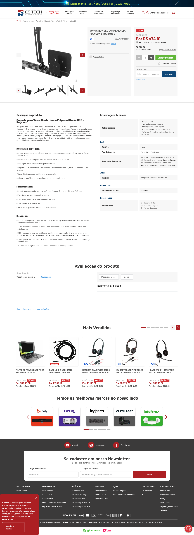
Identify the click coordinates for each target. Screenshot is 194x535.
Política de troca (78, 498)
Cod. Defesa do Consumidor (124, 495)
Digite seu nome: (38, 468)
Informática (164, 502)
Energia (163, 498)
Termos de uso (78, 491)
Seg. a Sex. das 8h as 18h (52, 506)
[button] (167, 49)
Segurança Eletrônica (115, 12)
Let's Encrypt (147, 491)
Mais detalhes (98, 57)
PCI (143, 495)
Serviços (163, 510)
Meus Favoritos (101, 498)
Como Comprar (119, 491)
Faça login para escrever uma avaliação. (32, 309)
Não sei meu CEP (141, 79)
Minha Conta (100, 495)
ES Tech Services (130, 12)
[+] (151, 57)
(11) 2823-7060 (47, 495)
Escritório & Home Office (98, 12)
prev (18, 55)
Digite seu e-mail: (91, 468)
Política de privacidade (81, 506)
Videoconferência (28, 21)
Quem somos (21, 491)
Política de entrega (79, 495)
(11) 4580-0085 (47, 498)
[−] (139, 57)
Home (18, 21)
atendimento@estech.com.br (54, 502)
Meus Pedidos (101, 491)
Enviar (149, 474)
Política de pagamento (81, 502)
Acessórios (39, 21)
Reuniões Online (83, 12)
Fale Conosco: (47, 491)
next (82, 55)
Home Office (165, 491)
